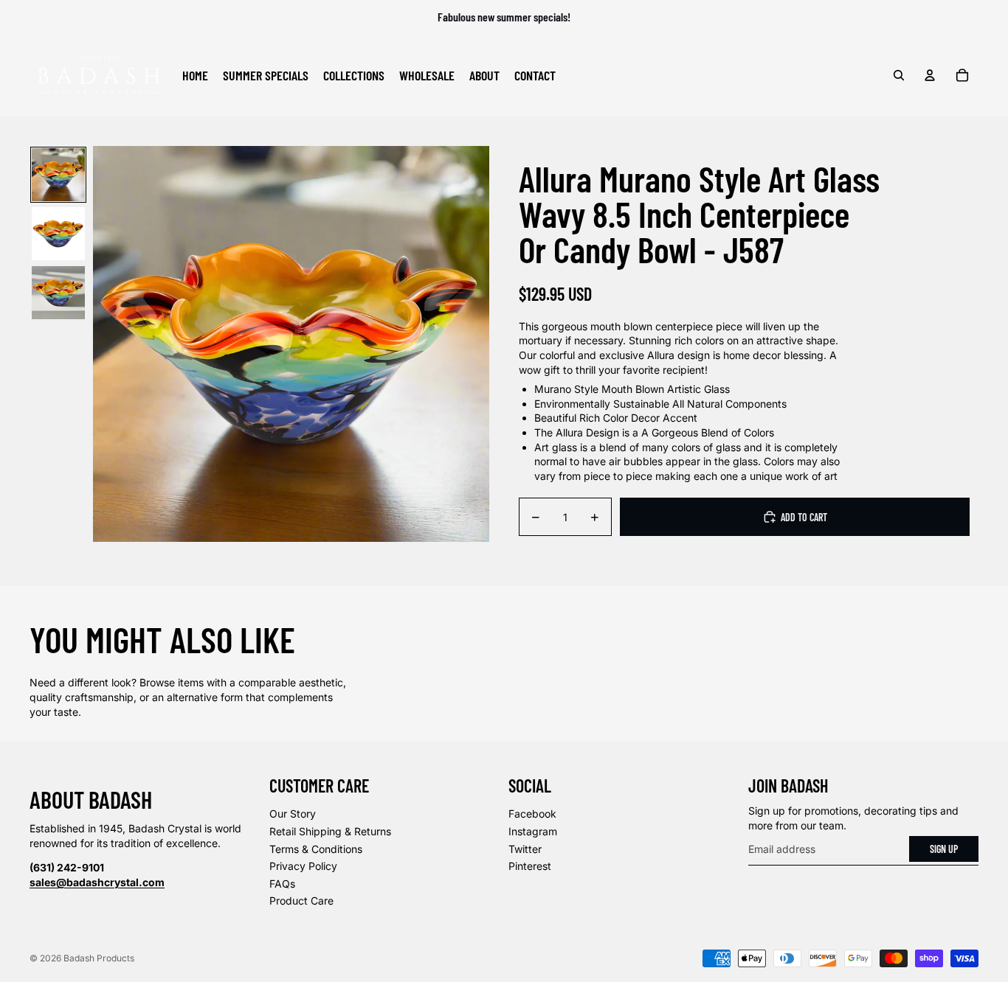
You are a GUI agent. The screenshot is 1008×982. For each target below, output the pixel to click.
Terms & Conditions (315, 849)
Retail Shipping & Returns (330, 831)
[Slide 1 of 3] (58, 174)
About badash (91, 799)
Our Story (292, 813)
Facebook (532, 813)
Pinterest (529, 866)
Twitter (525, 849)
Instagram (532, 831)
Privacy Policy (303, 866)
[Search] (899, 75)
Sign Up (944, 849)
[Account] (930, 75)
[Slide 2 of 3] (58, 233)
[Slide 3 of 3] (58, 292)
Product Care (301, 900)
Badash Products (98, 958)
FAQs (282, 883)
